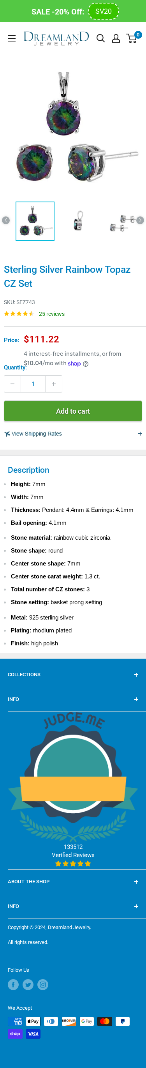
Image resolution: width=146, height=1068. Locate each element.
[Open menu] (12, 38)
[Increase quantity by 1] (54, 384)
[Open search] (101, 38)
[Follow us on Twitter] (28, 984)
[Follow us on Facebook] (13, 984)
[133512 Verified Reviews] (73, 863)
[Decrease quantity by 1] (12, 384)
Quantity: (15, 367)
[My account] (116, 38)
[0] (132, 38)
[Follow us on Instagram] (42, 984)
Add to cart (73, 411)
